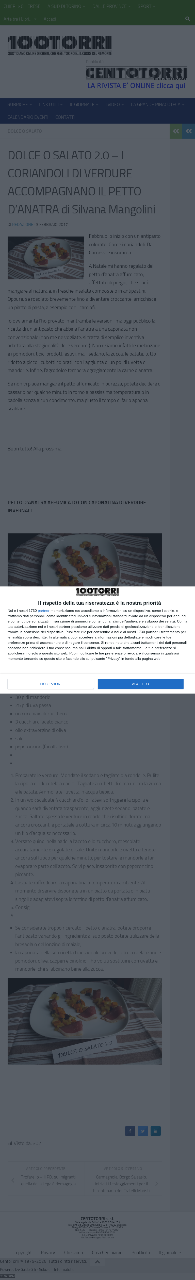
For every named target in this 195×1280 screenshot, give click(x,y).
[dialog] (97, 639)
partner (44, 610)
